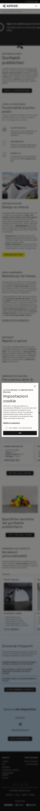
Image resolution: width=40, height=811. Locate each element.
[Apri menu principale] (36, 6)
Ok (20, 433)
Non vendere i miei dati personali (20, 428)
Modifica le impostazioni (11, 423)
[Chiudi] (35, 386)
